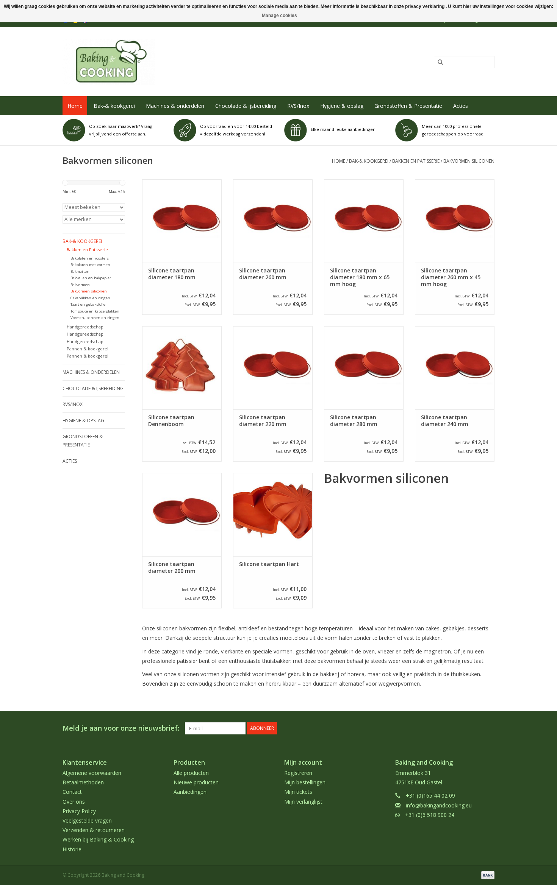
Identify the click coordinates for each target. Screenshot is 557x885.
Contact (72, 791)
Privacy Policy (79, 811)
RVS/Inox (298, 105)
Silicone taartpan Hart (269, 564)
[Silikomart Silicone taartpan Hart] (273, 514)
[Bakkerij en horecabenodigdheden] (190, 62)
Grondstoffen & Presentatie (408, 105)
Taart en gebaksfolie (87, 304)
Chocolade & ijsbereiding (245, 105)
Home (75, 105)
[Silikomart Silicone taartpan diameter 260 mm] (273, 221)
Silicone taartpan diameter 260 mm (262, 274)
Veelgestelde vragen (87, 820)
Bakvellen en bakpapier (90, 277)
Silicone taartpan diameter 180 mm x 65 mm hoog (360, 277)
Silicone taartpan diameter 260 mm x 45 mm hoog (450, 277)
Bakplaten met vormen (90, 264)
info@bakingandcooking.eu (439, 805)
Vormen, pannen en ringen (94, 317)
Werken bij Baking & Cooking (98, 839)
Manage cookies (279, 15)
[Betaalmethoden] (486, 874)
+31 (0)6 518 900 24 (429, 814)
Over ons (74, 801)
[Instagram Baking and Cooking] (488, 728)
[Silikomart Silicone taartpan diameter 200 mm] (182, 514)
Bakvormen (80, 284)
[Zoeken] (437, 62)
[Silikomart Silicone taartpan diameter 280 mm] (364, 367)
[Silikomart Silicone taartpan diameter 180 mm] (182, 221)
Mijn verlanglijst (303, 801)
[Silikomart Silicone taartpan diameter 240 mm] (454, 367)
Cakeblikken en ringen (90, 298)
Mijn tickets (298, 791)
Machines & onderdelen (175, 105)
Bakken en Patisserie (416, 161)
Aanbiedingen (190, 791)
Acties (460, 105)
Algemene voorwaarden (92, 772)
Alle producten (191, 772)
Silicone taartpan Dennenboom (171, 421)
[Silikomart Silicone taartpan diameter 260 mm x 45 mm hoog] (454, 221)
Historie (72, 849)
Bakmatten (79, 271)
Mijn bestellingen (304, 782)
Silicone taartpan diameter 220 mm (262, 421)
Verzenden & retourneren (94, 830)
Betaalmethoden (83, 782)
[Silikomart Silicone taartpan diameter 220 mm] (273, 367)
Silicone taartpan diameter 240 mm (444, 421)
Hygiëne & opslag (341, 105)
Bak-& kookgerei (114, 105)
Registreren (298, 772)
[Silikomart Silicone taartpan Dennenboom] (182, 367)
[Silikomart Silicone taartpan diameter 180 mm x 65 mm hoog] (364, 221)
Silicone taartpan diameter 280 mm (353, 421)
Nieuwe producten (196, 782)
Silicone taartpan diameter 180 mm (172, 274)
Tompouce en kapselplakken (94, 311)
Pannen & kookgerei (87, 349)
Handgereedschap (85, 327)
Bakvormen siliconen (468, 161)
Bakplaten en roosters (89, 258)
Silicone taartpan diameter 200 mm (172, 567)
